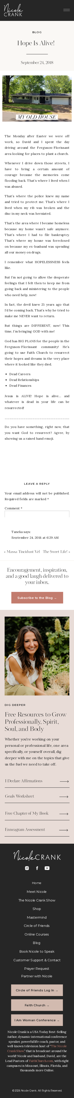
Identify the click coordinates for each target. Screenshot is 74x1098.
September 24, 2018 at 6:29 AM (35, 537)
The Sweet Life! (55, 552)
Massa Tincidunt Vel (23, 552)
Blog (37, 32)
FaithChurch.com (41, 1061)
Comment (13, 508)
